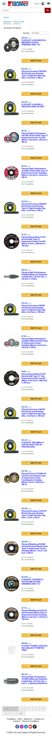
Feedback (11, 719)
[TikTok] (35, 727)
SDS (20, 719)
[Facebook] (17, 727)
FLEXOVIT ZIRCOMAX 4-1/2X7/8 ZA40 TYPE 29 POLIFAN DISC (33, 445)
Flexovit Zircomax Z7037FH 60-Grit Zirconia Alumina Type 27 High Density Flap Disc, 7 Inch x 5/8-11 (34, 514)
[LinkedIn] (26, 727)
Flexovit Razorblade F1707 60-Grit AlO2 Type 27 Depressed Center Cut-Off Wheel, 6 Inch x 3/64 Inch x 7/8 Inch (34, 241)
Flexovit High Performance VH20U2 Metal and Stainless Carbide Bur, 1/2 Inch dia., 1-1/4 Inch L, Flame (34, 275)
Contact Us (39, 719)
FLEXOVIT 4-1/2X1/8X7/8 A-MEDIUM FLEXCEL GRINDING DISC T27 (34, 42)
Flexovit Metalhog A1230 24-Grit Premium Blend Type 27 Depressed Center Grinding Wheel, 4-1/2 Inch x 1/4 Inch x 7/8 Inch (35, 614)
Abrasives (7, 23)
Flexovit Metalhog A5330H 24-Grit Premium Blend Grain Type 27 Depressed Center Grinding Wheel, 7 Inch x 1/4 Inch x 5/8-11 (35, 548)
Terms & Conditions (30, 721)
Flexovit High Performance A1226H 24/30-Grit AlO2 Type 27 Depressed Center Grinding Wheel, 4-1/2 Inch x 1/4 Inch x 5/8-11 (35, 343)
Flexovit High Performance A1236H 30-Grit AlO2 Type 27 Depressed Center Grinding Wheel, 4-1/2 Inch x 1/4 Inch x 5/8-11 (35, 173)
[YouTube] (30, 727)
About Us (28, 719)
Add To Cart (35, 61)
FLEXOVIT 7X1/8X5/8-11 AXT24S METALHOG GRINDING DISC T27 (32, 581)
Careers (16, 721)
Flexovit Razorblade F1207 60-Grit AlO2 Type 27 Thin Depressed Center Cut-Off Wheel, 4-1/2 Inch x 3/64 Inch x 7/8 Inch (34, 378)
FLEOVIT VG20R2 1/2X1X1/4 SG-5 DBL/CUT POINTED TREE (34, 648)
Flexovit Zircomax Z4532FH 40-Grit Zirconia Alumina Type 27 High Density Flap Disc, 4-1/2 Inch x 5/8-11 (34, 74)
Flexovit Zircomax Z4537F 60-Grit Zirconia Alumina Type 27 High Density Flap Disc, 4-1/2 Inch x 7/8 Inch (33, 412)
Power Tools (19, 23)
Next (21, 713)
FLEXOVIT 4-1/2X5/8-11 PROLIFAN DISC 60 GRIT (33, 105)
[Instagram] (22, 727)
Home (6, 17)
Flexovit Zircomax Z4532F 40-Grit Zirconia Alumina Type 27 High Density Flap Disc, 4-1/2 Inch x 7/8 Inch (33, 309)
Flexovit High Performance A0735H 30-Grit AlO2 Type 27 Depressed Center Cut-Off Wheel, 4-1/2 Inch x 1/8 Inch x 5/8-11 (35, 137)
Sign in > (37, 4)
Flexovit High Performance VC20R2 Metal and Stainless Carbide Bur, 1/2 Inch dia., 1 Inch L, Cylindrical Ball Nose (34, 680)
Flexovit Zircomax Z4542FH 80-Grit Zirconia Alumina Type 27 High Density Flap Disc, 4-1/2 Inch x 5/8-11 (34, 207)
